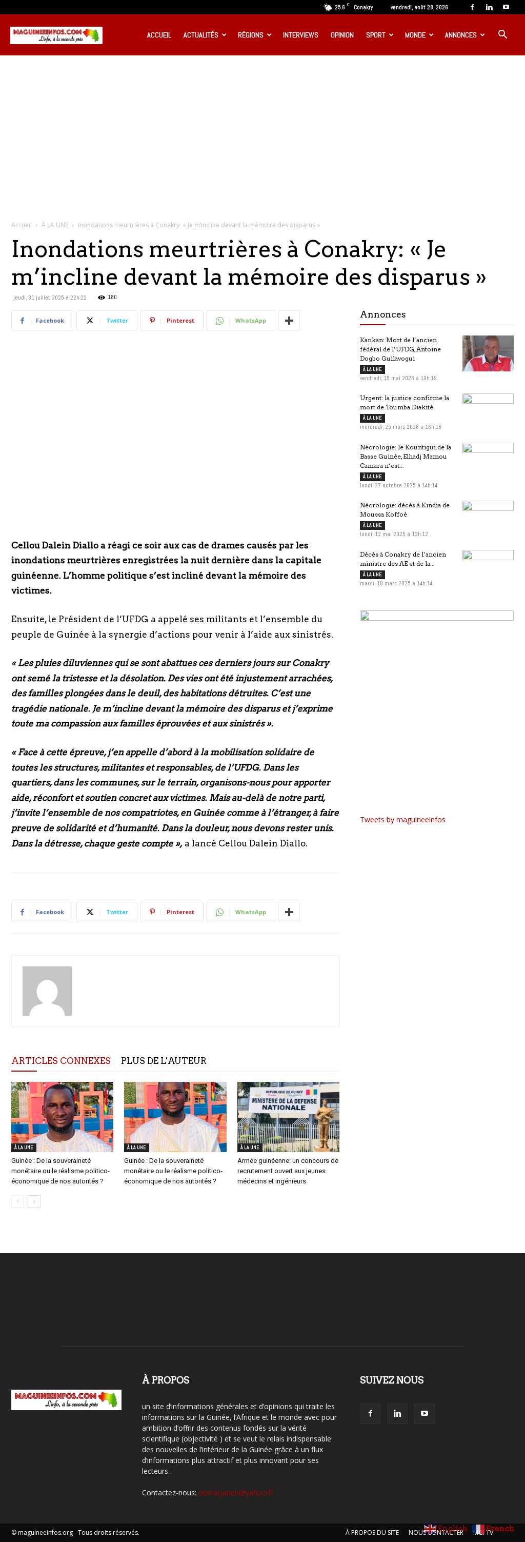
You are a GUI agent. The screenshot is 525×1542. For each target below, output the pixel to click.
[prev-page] (17, 1201)
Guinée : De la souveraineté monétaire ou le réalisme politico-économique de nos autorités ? (60, 1171)
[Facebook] (472, 7)
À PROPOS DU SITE (372, 1532)
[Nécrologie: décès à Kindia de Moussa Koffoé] (488, 519)
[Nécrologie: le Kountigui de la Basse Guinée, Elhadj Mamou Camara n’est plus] (488, 461)
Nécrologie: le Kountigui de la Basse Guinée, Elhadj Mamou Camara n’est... (405, 456)
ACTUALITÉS (201, 34)
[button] (502, 36)
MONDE (415, 34)
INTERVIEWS (300, 34)
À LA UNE (55, 225)
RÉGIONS (251, 34)
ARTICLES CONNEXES (61, 1061)
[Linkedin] (489, 7)
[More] (289, 320)
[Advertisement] (262, 132)
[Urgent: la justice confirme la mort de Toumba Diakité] (488, 411)
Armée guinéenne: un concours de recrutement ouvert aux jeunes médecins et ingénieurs (287, 1171)
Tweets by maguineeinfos (403, 819)
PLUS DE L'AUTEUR (164, 1061)
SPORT (376, 34)
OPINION (342, 34)
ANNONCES (461, 34)
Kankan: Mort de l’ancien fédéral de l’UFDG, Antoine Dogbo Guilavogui (400, 349)
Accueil (21, 225)
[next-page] (34, 1201)
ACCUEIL (159, 34)
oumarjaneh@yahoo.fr (235, 1492)
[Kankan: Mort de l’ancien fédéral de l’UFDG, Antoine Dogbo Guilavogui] (488, 353)
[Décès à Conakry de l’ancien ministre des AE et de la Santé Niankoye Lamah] (488, 568)
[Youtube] (506, 7)
